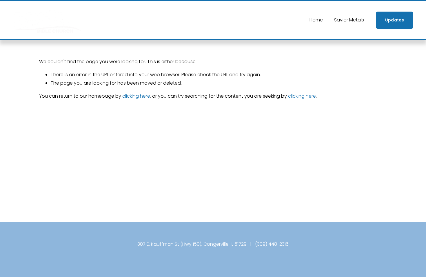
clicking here (136, 96)
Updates (394, 20)
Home (316, 20)
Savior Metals (349, 20)
